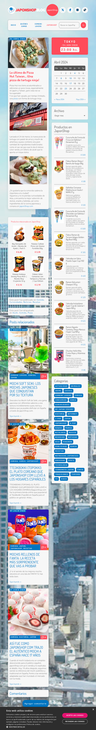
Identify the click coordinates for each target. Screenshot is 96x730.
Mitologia (60, 432)
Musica (72, 432)
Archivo (59, 111)
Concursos (61, 400)
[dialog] (48, 718)
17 (70, 83)
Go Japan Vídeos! (64, 409)
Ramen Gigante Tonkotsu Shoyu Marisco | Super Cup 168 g (75, 329)
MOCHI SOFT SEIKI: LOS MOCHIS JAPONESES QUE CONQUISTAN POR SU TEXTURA (25, 389)
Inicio (13, 25)
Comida (40, 300)
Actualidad (61, 386)
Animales (75, 386)
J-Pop (58, 419)
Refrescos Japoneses (67, 456)
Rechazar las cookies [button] (74, 721)
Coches (68, 391)
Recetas (36, 302)
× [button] (93, 709)
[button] (33, 727)
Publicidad (61, 446)
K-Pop (73, 423)
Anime (58, 391)
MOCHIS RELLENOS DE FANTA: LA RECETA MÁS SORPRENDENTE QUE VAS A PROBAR (25, 560)
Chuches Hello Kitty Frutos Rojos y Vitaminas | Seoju (75, 353)
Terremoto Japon (64, 470)
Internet (72, 414)
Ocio (57, 442)
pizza (15, 98)
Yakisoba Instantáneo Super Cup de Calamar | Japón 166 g (75, 305)
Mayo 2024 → (81, 99)
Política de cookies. (33, 724)
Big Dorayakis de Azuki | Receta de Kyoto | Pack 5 (19, 246)
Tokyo (80, 470)
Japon (14, 378)
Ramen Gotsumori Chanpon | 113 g (73, 283)
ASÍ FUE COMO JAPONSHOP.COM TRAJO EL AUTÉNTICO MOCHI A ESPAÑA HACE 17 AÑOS (26, 649)
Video (64, 479)
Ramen (73, 446)
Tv (56, 479)
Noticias (28, 302)
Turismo (76, 474)
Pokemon (67, 442)
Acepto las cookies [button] (75, 715)
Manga (69, 428)
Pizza (30, 312)
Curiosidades (16, 302)
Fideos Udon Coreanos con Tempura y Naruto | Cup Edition (37, 277)
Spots (71, 460)
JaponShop (52, 10)
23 (66, 88)
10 (70, 78)
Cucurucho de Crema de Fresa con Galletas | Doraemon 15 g (75, 139)
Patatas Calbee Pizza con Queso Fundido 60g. (37, 246)
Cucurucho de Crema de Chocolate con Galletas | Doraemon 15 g (75, 213)
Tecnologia (61, 465)
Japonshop (52, 25)
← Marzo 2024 (59, 99)
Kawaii (58, 428)
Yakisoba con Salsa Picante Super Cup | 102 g (75, 260)
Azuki (15, 312)
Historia (23, 637)
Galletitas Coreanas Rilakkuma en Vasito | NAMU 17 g (74, 189)
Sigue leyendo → (15, 416)
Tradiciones (61, 474)
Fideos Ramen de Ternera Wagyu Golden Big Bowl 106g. (75, 237)
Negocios (60, 437)
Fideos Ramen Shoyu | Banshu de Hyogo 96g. (75, 162)
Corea (22, 461)
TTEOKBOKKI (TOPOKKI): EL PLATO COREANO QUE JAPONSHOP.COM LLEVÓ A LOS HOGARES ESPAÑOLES (28, 473)
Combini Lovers (38, 25)
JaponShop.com (26, 206)
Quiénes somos (24, 25)
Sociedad (60, 460)
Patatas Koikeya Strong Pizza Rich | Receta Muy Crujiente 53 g (19, 277)
